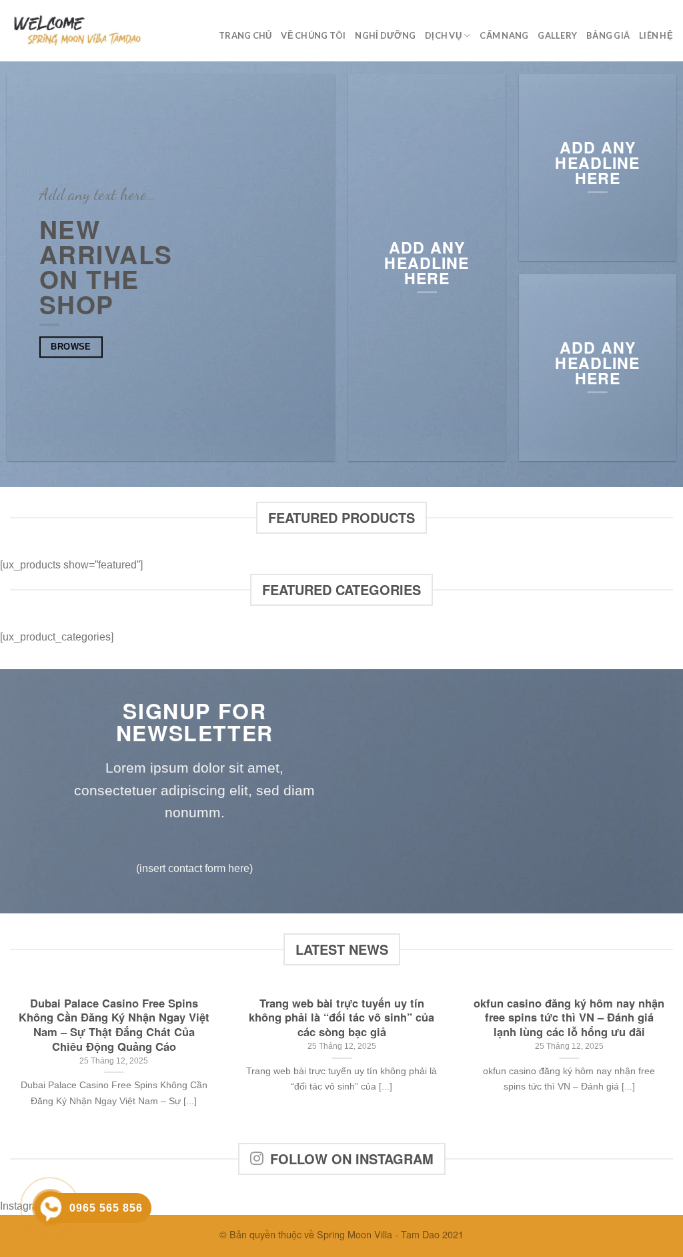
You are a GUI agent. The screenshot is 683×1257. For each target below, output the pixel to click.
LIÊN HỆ (656, 35)
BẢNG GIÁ (608, 35)
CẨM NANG (504, 35)
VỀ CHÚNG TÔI (313, 35)
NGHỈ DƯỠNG (385, 35)
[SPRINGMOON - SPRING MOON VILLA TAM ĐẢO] (76, 30)
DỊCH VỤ (443, 35)
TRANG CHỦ (245, 35)
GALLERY (557, 35)
